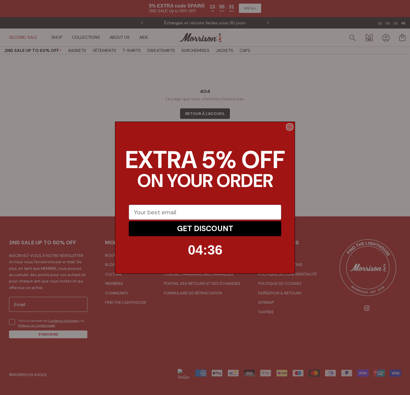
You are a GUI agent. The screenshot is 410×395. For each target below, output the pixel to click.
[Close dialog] (290, 127)
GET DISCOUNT (205, 229)
